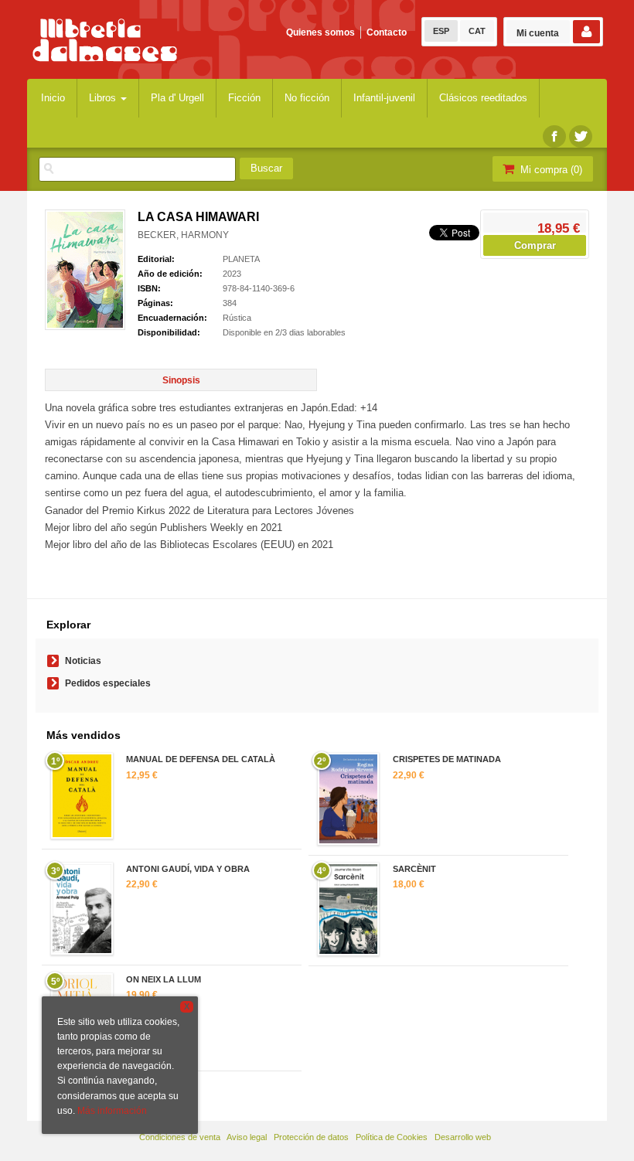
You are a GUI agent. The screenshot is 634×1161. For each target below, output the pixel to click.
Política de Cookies (392, 1137)
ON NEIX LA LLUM (163, 979)
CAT (477, 31)
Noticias (83, 660)
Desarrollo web (463, 1137)
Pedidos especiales (108, 683)
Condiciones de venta (179, 1137)
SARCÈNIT (414, 868)
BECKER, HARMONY (183, 235)
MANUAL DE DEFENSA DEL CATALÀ (200, 759)
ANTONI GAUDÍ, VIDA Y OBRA (188, 868)
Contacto (386, 32)
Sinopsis (181, 380)
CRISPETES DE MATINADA (447, 759)
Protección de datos (311, 1137)
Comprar (535, 245)
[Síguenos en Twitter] (580, 136)
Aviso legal (247, 1137)
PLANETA (241, 259)
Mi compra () (549, 169)
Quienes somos (320, 32)
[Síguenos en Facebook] (554, 136)
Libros (104, 98)
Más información (112, 1110)
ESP (441, 31)
